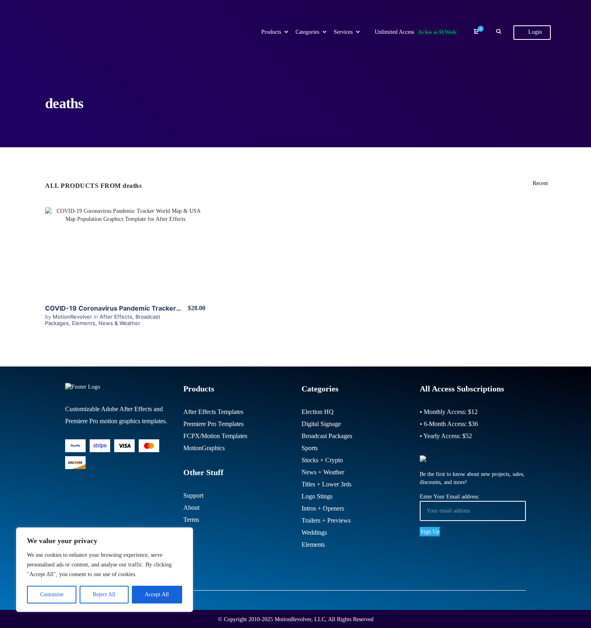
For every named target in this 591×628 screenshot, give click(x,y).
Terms (191, 519)
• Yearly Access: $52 (446, 435)
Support (193, 495)
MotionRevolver (73, 316)
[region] (104, 569)
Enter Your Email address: (450, 497)
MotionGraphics (204, 448)
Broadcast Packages (327, 435)
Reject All (104, 594)
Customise (52, 594)
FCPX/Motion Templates (215, 435)
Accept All (157, 594)
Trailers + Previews (326, 520)
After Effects (116, 316)
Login (534, 32)
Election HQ (318, 411)
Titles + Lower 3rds (326, 484)
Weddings (314, 532)
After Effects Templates (213, 411)
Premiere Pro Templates (213, 423)
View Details (125, 252)
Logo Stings (317, 496)
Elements (83, 323)
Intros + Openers (323, 508)
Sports (310, 448)
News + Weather (323, 472)
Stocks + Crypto (322, 460)
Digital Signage (321, 423)
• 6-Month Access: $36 (449, 423)
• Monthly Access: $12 (449, 411)
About (191, 507)
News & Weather (119, 323)
